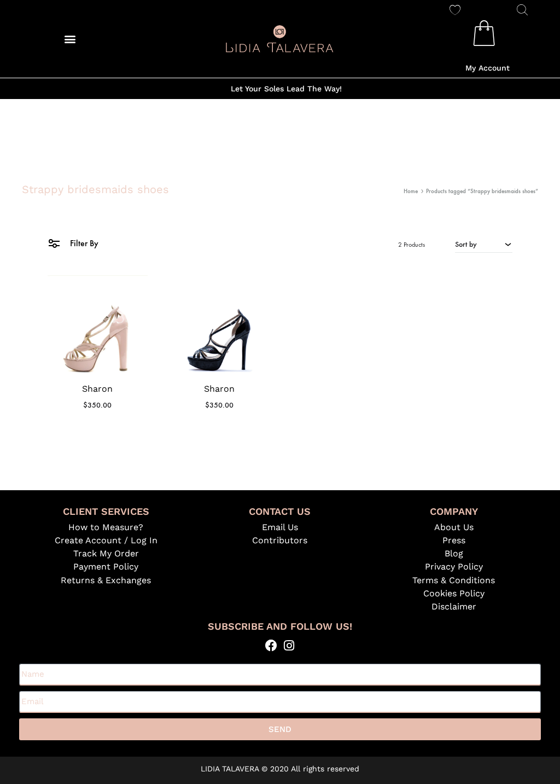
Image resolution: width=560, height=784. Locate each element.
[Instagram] (289, 645)
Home (411, 191)
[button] (70, 39)
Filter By (83, 243)
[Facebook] (270, 645)
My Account (487, 67)
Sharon (97, 389)
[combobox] (483, 244)
